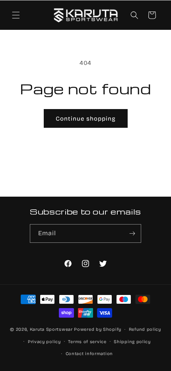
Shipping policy (132, 341)
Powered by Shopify (97, 329)
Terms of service (87, 341)
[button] (16, 15)
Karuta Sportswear (51, 329)
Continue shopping (86, 118)
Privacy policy (44, 341)
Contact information (89, 353)
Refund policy (145, 329)
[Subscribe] (132, 233)
